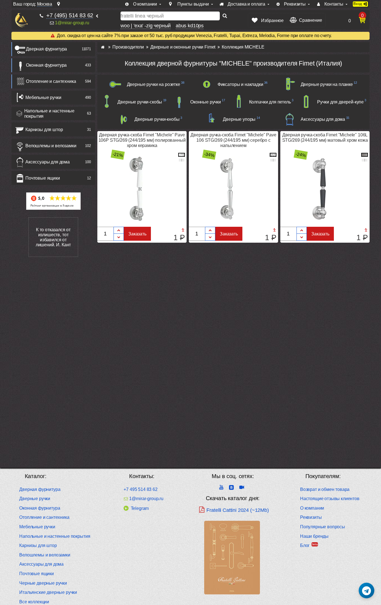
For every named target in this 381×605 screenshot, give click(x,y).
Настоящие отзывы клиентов (330, 498)
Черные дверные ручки (43, 583)
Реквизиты (311, 517)
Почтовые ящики (42, 178)
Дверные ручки (34, 498)
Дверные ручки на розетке (153, 84)
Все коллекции (34, 601)
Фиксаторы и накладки (240, 84)
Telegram (140, 508)
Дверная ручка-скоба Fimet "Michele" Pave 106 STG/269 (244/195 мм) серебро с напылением (233, 140)
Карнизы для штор (44, 129)
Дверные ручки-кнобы (156, 119)
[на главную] (21, 20)
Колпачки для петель (270, 102)
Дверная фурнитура (46, 49)
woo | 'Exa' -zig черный (145, 25)
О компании (312, 508)
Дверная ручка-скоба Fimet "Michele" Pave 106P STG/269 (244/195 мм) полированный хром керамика (142, 140)
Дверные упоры (239, 119)
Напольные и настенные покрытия (49, 114)
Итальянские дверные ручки (48, 592)
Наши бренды (314, 536)
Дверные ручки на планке (327, 84)
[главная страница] (103, 47)
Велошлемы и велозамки (50, 145)
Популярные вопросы (322, 526)
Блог (305, 545)
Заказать (137, 234)
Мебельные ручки (43, 97)
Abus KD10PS (190, 25)
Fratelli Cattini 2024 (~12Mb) (237, 510)
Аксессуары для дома (47, 162)
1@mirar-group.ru (72, 22)
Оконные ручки (205, 102)
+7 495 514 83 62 (140, 489)
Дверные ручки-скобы (139, 102)
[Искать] (225, 15)
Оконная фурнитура (46, 65)
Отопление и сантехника (51, 81)
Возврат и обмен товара (324, 489)
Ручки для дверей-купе (340, 102)
